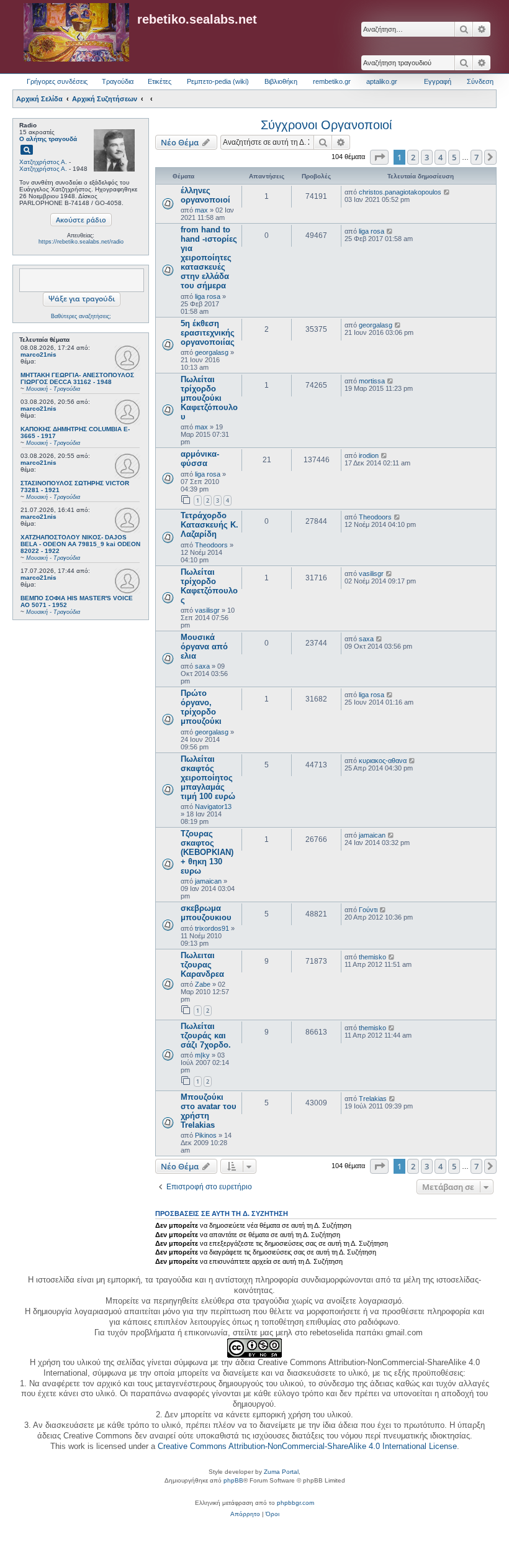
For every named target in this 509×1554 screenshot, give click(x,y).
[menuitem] (245, 1514)
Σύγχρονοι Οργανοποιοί (326, 125)
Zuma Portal (281, 1471)
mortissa (372, 381)
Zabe (202, 984)
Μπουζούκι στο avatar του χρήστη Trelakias (208, 1111)
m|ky (202, 1055)
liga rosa (207, 296)
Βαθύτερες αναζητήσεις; (81, 316)
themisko (372, 957)
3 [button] (427, 157)
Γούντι (368, 909)
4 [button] (440, 157)
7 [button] (476, 157)
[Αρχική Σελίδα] (76, 33)
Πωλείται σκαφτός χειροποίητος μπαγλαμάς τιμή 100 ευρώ (208, 777)
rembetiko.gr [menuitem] (332, 81)
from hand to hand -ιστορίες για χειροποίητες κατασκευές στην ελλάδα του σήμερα (209, 257)
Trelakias (373, 1098)
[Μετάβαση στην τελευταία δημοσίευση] (447, 192)
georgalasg (211, 352)
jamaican (208, 881)
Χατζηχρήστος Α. (43, 161)
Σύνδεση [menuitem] (480, 81)
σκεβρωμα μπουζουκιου (206, 912)
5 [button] (454, 157)
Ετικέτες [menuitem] (159, 81)
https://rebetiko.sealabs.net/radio (81, 242)
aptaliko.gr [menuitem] (381, 81)
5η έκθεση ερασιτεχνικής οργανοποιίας (208, 333)
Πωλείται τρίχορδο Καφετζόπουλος (209, 586)
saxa (202, 666)
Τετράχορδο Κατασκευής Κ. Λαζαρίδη (209, 525)
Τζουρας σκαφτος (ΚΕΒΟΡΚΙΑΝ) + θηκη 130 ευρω (207, 852)
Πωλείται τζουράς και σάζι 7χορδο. (206, 1035)
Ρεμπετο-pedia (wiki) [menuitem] (218, 81)
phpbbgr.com (295, 1502)
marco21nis (38, 354)
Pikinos (206, 1135)
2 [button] (413, 157)
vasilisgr (207, 610)
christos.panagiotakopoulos (400, 192)
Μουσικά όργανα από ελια (204, 646)
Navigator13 (213, 806)
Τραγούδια (117, 81)
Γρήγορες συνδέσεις (57, 81)
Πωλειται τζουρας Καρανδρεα (202, 965)
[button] (379, 157)
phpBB (233, 1480)
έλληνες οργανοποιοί (205, 195)
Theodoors (211, 545)
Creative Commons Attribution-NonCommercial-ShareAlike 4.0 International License (307, 1446)
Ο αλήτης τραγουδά (48, 138)
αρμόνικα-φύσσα (200, 458)
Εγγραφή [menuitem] (437, 81)
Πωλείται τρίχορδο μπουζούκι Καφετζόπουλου (209, 398)
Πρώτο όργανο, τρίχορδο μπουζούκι (201, 707)
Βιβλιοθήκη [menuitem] (280, 81)
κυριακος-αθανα (383, 760)
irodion (369, 455)
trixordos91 (212, 928)
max (201, 210)
